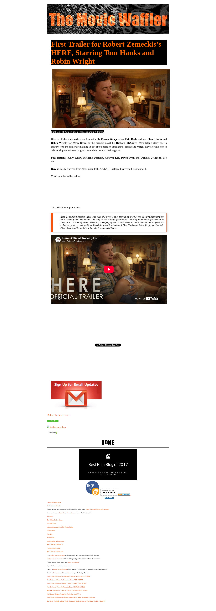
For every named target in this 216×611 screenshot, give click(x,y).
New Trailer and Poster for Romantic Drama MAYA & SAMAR (66, 587)
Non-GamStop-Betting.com (55, 552)
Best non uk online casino (54, 559)
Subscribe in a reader (59, 415)
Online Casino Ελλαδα (54, 506)
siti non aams (51, 530)
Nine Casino (50, 537)
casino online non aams (54, 502)
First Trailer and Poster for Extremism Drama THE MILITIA (65, 580)
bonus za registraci (73, 562)
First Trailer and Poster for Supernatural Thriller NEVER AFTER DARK (68, 576)
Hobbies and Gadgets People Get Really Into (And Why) (64, 594)
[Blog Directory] (124, 494)
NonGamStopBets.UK (53, 548)
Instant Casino (51, 523)
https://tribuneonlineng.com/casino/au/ (97, 509)
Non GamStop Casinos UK (55, 544)
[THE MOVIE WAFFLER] (52, 421)
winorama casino (66, 566)
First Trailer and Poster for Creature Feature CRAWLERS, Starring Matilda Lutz (71, 597)
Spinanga (49, 516)
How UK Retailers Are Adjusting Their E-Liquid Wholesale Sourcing (67, 590)
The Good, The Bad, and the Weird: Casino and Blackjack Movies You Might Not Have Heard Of (76, 601)
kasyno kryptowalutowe (60, 569)
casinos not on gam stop (57, 555)
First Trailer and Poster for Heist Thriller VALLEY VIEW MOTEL (67, 583)
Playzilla (49, 534)
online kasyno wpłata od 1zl (60, 573)
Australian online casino (66, 513)
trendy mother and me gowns (55, 541)
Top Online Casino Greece (54, 520)
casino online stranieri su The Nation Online (60, 527)
